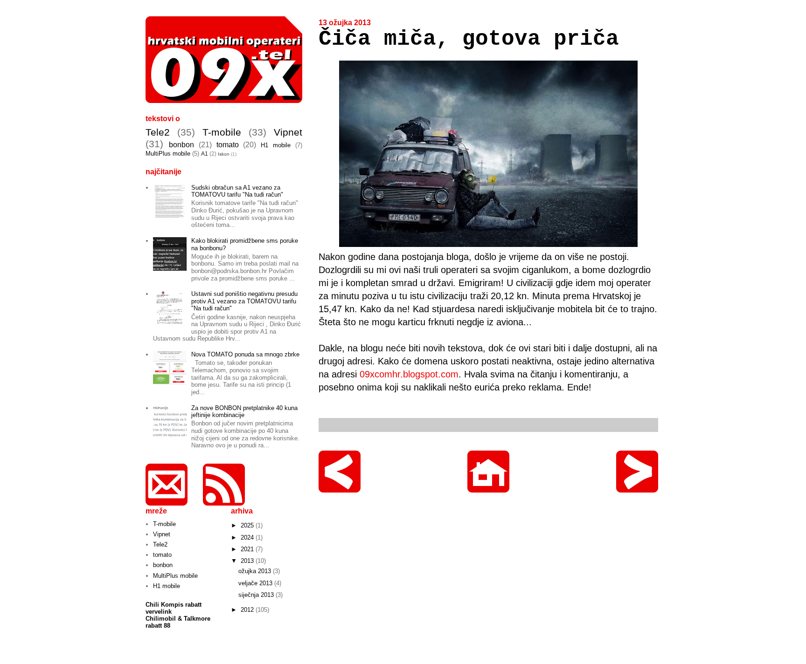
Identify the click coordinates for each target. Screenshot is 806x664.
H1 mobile (276, 145)
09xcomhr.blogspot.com (409, 374)
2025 (248, 525)
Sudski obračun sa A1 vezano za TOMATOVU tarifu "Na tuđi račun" (237, 191)
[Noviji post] (340, 488)
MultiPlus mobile (168, 153)
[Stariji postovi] (637, 488)
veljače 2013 (256, 583)
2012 (248, 609)
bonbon (181, 145)
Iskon (223, 154)
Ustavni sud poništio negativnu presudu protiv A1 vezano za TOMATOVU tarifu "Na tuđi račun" (244, 301)
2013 (248, 560)
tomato (227, 145)
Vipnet (288, 132)
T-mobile (221, 132)
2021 (248, 549)
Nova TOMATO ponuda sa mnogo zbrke (245, 354)
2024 (248, 537)
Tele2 (158, 132)
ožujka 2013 (255, 571)
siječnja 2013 (257, 594)
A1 (204, 154)
